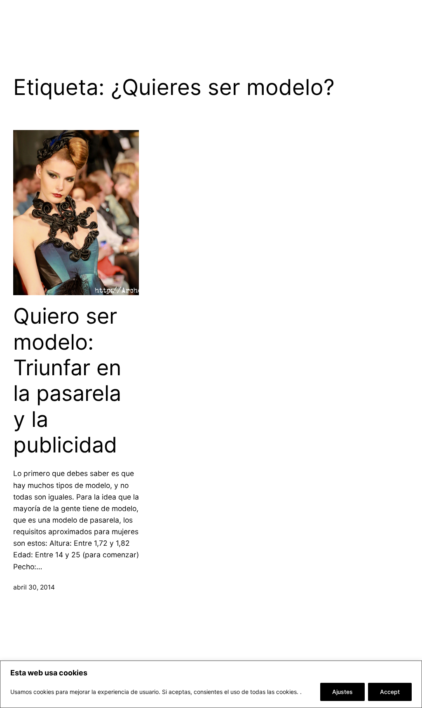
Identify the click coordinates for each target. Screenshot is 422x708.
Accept (390, 691)
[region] (211, 684)
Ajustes (342, 691)
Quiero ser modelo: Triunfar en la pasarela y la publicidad (67, 380)
